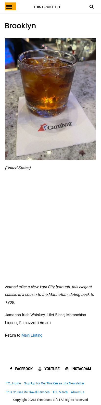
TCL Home (13, 383)
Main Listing (31, 335)
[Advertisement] (50, 227)
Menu (10, 6)
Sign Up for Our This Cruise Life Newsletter (54, 383)
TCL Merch (60, 392)
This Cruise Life (47, 6)
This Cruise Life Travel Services (28, 392)
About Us (77, 392)
